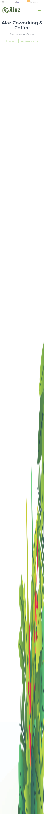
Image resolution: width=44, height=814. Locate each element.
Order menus (10, 41)
